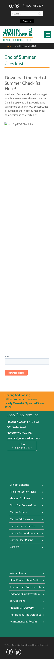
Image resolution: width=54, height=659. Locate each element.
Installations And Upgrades (25, 614)
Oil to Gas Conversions (23, 505)
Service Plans (17, 600)
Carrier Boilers (18, 512)
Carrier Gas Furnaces (22, 526)
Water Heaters (18, 573)
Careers (14, 546)
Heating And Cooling (17, 395)
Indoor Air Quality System (25, 593)
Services (32, 399)
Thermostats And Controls (25, 587)
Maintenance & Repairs (23, 621)
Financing (27, 21)
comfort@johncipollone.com (23, 438)
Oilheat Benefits (19, 484)
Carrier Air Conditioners (24, 533)
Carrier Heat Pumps (21, 539)
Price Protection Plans (23, 491)
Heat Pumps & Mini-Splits (24, 580)
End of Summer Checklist (25, 46)
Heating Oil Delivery (22, 607)
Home (10, 46)
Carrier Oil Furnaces (21, 519)
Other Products (14, 399)
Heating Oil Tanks (20, 498)
